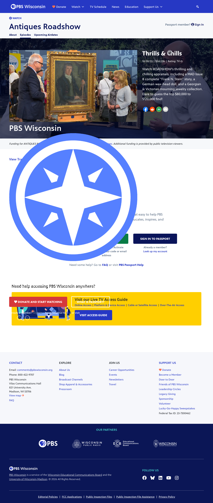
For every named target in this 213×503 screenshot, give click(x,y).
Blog (61, 374)
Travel (112, 384)
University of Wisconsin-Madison (28, 479)
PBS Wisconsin (17, 474)
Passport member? (184, 24)
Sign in (37, 313)
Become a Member (170, 374)
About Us (64, 369)
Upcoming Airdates (46, 34)
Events (113, 374)
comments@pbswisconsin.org (34, 369)
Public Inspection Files (99, 496)
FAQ (68, 312)
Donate (61, 7)
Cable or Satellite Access (142, 305)
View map (15, 395)
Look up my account (155, 251)
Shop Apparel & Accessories (75, 384)
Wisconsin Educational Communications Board (75, 474)
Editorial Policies (48, 496)
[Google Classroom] (159, 110)
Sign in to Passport (155, 239)
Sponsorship (166, 398)
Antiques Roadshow (45, 26)
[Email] (165, 110)
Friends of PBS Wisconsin (174, 384)
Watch (76, 7)
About (13, 34)
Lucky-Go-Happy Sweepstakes (177, 408)
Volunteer (165, 403)
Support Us (151, 7)
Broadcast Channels (71, 379)
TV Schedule (98, 7)
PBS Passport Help (91, 312)
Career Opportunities (121, 369)
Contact (15, 363)
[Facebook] (145, 110)
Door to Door (166, 379)
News (115, 7)
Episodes (25, 34)
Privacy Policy (167, 496)
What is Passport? (90, 302)
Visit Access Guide (93, 315)
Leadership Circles (170, 389)
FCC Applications (72, 496)
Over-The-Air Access (172, 305)
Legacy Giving (167, 394)
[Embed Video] (169, 52)
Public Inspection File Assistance (135, 496)
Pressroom (65, 389)
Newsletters (116, 379)
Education (131, 7)
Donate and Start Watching (39, 302)
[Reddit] (152, 110)
